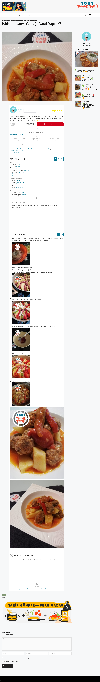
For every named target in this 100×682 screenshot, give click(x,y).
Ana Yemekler (6, 20)
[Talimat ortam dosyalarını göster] (58, 234)
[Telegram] (96, 28)
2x (59, 159)
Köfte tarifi (30, 589)
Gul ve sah (86, 43)
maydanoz (21, 172)
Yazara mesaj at (30, 110)
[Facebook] (85, 28)
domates (19, 186)
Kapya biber (20, 184)
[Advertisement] (37, 219)
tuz (21, 196)
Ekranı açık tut (20, 124)
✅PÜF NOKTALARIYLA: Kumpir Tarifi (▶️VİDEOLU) (88, 106)
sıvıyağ (24, 194)
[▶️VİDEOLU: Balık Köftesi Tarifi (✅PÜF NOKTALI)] (78, 78)
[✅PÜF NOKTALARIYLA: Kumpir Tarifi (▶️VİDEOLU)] (78, 104)
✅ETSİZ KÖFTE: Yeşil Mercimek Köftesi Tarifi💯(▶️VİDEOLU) (89, 87)
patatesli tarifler (38, 589)
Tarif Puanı (3, 635)
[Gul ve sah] (86, 36)
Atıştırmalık (85, 101)
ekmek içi (26, 170)
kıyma (18, 164)
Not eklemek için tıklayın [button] (17, 134)
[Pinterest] (89, 28)
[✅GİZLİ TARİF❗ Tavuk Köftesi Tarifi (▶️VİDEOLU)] (78, 95)
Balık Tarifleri (86, 75)
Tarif (34, 20)
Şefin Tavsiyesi (28, 20)
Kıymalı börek (22, 589)
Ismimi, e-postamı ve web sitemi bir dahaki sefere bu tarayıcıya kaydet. (18, 658)
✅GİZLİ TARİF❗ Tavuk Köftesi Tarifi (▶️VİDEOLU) (88, 96)
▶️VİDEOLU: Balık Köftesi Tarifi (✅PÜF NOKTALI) (88, 79)
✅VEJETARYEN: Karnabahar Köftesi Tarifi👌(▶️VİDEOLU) (84, 70)
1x (55, 159)
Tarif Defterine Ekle (51, 124)
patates (19, 180)
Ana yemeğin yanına (80, 68)
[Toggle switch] (12, 124)
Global (30, 149)
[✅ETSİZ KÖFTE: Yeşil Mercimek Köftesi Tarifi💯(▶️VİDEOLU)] (78, 87)
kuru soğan (19, 166)
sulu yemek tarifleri (49, 589)
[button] (86, 15)
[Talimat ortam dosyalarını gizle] (61, 234)
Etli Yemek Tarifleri (17, 20)
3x (62, 159)
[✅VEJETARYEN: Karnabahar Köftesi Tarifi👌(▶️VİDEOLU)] (86, 59)
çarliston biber (20, 182)
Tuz (13, 174)
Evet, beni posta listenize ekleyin (10, 661)
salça (23, 192)
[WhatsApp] (93, 28)
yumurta (15, 168)
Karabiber (15, 176)
